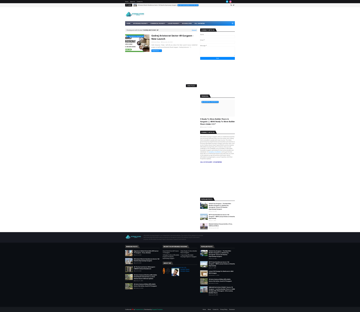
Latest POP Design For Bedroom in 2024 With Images (221, 272)
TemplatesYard (139, 309)
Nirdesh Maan (156, 42)
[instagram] (230, 1)
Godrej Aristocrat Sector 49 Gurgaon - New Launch (172, 37)
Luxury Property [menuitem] (173, 23)
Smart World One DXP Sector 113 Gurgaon (171, 251)
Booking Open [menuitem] (187, 23)
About (209, 309)
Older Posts (191, 86)
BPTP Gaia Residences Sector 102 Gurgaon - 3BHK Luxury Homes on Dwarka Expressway (222, 216)
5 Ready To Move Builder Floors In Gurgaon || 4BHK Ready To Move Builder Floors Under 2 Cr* (217, 121)
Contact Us (140, 1)
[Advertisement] (161, 68)
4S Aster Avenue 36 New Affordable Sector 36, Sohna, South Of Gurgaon (145, 285)
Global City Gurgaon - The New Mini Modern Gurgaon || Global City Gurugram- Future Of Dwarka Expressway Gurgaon (220, 206)
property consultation (215, 152)
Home (126, 1)
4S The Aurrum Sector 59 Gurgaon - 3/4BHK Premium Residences (156, 5)
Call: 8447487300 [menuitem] (199, 23)
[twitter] (227, 1)
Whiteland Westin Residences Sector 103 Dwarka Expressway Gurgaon (146, 260)
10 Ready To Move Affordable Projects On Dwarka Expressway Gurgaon (171, 256)
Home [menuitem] (128, 23)
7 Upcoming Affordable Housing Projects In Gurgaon (188, 255)
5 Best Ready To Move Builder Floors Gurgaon (188, 251)
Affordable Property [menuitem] (140, 23)
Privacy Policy (223, 309)
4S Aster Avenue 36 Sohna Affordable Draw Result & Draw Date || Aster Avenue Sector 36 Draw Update (145, 276)
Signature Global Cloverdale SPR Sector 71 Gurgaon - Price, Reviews (146, 252)
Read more (155, 50)
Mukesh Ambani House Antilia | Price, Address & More (220, 225)
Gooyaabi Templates (157, 309)
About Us (132, 1)
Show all (194, 30)
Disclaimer (232, 309)
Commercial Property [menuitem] (157, 23)
